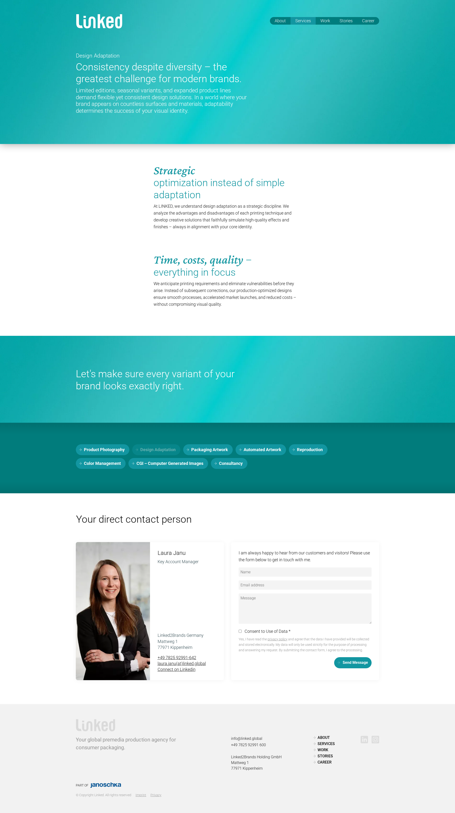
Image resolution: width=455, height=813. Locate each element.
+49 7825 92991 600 (248, 745)
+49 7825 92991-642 (177, 657)
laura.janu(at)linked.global (182, 663)
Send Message (355, 662)
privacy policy (277, 639)
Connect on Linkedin (177, 669)
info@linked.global (246, 738)
